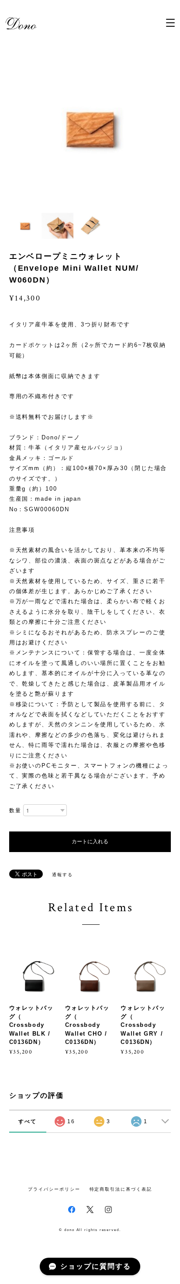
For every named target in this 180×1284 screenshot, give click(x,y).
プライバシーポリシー (54, 1189)
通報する (62, 874)
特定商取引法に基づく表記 (121, 1189)
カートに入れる (90, 841)
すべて (27, 1121)
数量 (15, 810)
